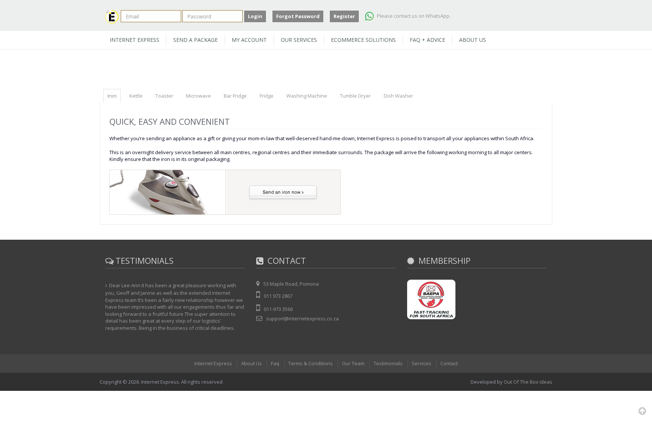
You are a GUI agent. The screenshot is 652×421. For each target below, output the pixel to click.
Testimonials (388, 363)
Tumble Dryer (355, 95)
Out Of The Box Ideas (528, 381)
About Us (251, 363)
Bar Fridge (235, 95)
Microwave (198, 95)
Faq (275, 363)
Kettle (136, 95)
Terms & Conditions (310, 363)
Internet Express (213, 363)
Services (421, 363)
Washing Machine (306, 95)
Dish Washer (398, 95)
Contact (449, 363)
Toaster (164, 95)
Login (255, 16)
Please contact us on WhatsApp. (413, 15)
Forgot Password (298, 16)
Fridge (267, 95)
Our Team (353, 363)
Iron (112, 95)
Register (344, 16)
